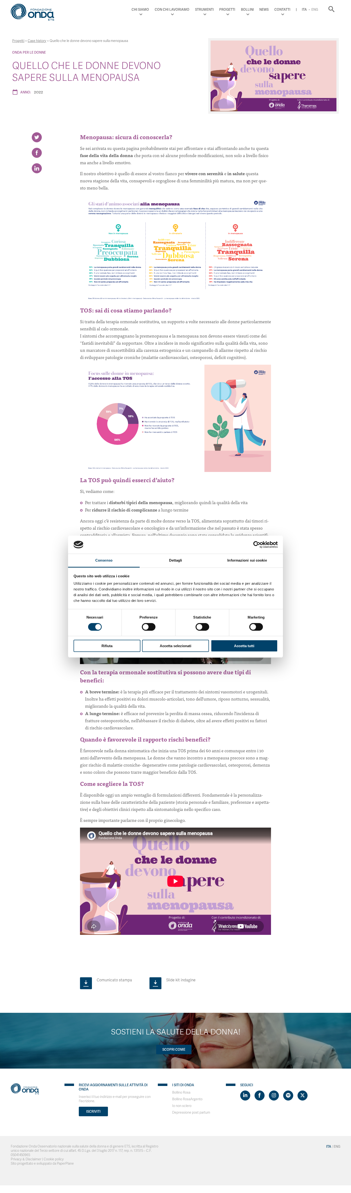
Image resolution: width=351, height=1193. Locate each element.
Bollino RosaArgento (187, 1099)
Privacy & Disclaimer (26, 1159)
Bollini (247, 9)
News (264, 9)
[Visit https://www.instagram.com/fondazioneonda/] (274, 1095)
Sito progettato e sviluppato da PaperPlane (42, 1164)
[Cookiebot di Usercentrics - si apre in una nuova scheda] (257, 544)
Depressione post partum (191, 1113)
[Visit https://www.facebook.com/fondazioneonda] (259, 1095)
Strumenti (204, 9)
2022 (38, 91)
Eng (314, 9)
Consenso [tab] (103, 560)
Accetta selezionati (175, 646)
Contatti (282, 9)
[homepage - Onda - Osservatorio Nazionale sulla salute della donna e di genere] (34, 13)
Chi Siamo (140, 9)
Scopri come (173, 1049)
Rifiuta (106, 646)
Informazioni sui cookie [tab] (247, 560)
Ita (304, 9)
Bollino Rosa (181, 1093)
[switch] (148, 627)
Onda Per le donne (29, 52)
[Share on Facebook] (37, 153)
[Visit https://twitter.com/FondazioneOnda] (302, 1095)
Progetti (227, 9)
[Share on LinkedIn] (37, 168)
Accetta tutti (244, 646)
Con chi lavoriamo (172, 9)
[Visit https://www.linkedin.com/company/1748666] (245, 1095)
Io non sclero (181, 1106)
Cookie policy (54, 1159)
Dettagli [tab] (175, 560)
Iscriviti (93, 1111)
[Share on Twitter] (37, 137)
